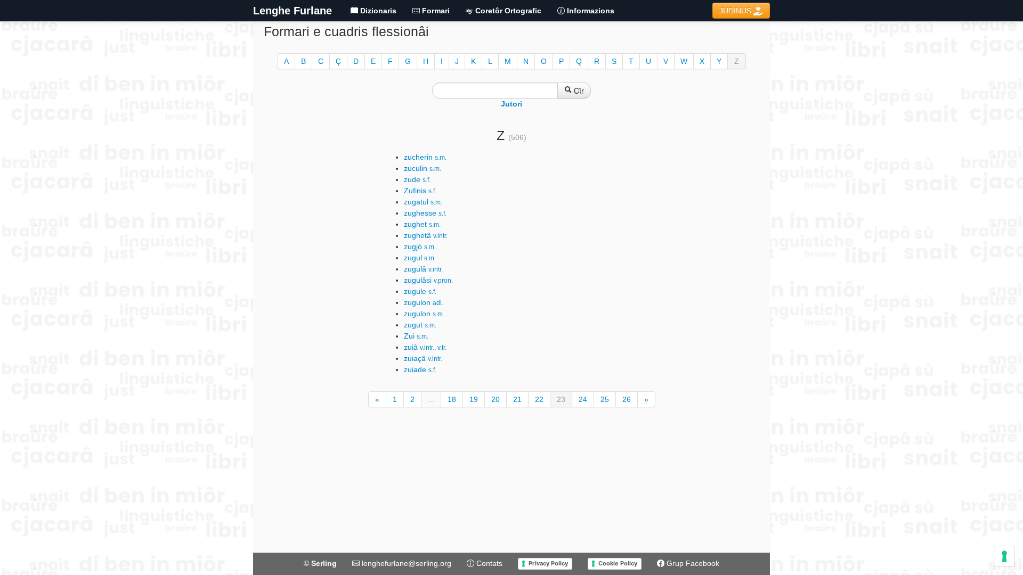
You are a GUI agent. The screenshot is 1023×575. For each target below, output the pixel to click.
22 (539, 399)
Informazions (589, 10)
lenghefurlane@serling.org (405, 563)
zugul (420, 257)
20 (495, 399)
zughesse (425, 213)
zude (417, 179)
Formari (435, 10)
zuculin (422, 168)
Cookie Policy (617, 563)
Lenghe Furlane (292, 11)
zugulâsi (428, 280)
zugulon (423, 302)
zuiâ (425, 347)
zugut (420, 325)
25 (604, 399)
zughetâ (426, 235)
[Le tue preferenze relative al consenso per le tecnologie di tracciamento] (1004, 556)
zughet (422, 224)
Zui (416, 336)
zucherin (425, 157)
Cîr (578, 90)
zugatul (423, 202)
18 (452, 399)
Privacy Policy (548, 563)
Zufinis (420, 190)
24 (583, 399)
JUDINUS (736, 10)
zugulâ (423, 269)
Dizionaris (377, 10)
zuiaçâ (423, 358)
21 (517, 399)
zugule (420, 291)
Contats (488, 563)
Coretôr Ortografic (507, 10)
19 (473, 399)
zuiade (420, 369)
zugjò (420, 246)
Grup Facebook (691, 563)
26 (626, 399)
